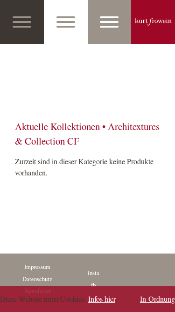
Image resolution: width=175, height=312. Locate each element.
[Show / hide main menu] (22, 22)
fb (93, 285)
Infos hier (101, 299)
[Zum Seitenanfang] (165, 302)
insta (93, 272)
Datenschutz (37, 279)
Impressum (37, 266)
